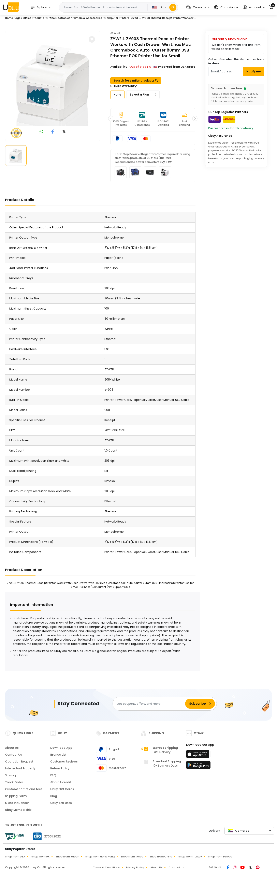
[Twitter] (250, 868)
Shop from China (160, 856)
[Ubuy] (11, 7)
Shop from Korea (132, 856)
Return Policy (59, 768)
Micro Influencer (17, 803)
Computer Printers (116, 18)
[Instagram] (235, 868)
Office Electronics (58, 18)
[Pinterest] (257, 868)
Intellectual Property (20, 768)
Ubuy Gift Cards (62, 789)
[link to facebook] (52, 132)
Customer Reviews (64, 761)
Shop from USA (15, 856)
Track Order (14, 782)
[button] (198, 7)
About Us (12, 748)
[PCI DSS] (14, 836)
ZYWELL (115, 33)
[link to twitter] (64, 132)
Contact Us (13, 755)
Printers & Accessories (87, 18)
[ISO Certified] (45, 836)
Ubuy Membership (18, 810)
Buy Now (166, 162)
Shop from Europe (220, 856)
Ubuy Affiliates (61, 803)
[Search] (172, 7)
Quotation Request (19, 761)
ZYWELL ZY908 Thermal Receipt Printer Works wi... (163, 18)
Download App (61, 748)
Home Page (12, 18)
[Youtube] (243, 868)
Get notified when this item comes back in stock (236, 61)
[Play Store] (198, 766)
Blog (53, 796)
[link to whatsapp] (41, 132)
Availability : (119, 67)
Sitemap (11, 775)
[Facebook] (228, 868)
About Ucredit (60, 782)
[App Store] (198, 755)
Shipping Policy (16, 796)
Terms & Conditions (106, 867)
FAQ (53, 775)
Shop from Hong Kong (100, 856)
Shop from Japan (67, 856)
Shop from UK (40, 856)
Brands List (58, 755)
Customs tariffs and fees (23, 789)
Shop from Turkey (190, 856)
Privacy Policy (135, 867)
